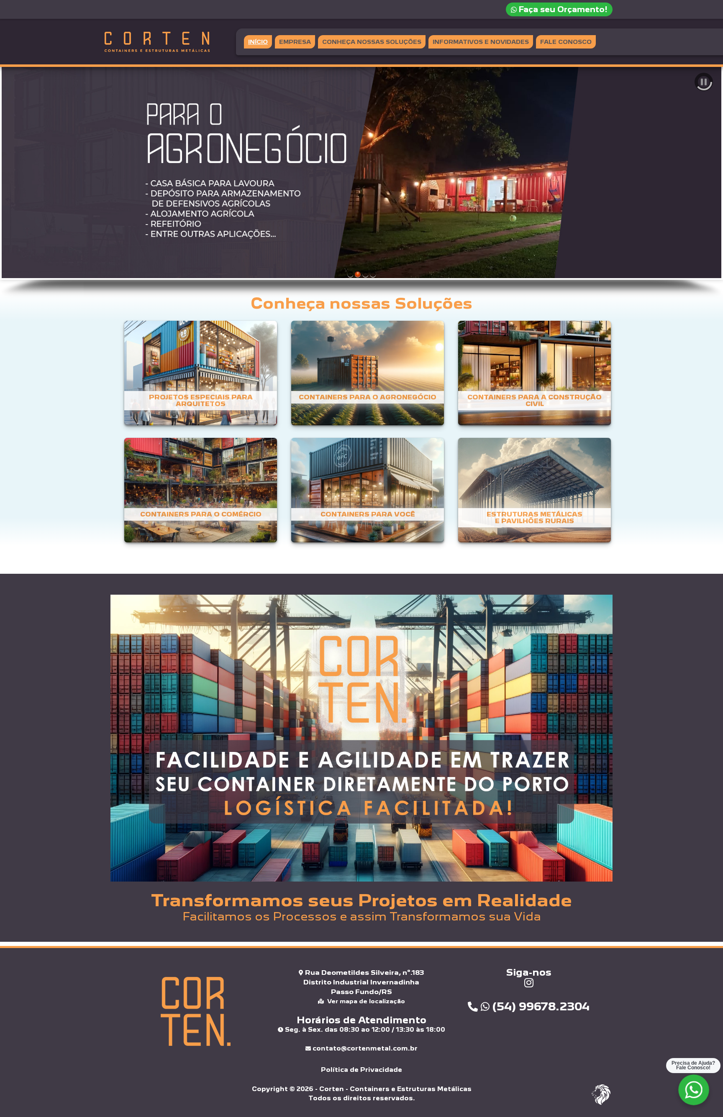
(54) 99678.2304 (540, 1006)
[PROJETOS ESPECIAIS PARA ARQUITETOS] (195, 377)
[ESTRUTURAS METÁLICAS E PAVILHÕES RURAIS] (528, 494)
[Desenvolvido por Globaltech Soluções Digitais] (601, 1104)
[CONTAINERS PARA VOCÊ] (362, 494)
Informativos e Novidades (481, 41)
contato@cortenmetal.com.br (364, 1048)
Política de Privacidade (361, 1069)
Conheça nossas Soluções (371, 41)
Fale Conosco (566, 41)
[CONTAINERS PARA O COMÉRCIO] (195, 494)
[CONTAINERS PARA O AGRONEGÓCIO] (362, 377)
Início (258, 41)
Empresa (295, 41)
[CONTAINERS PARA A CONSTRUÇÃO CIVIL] (528, 377)
